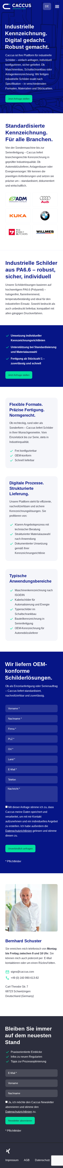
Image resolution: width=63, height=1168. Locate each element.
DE (47, 6)
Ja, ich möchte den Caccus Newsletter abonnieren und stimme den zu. (29, 1107)
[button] (57, 6)
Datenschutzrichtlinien (18, 830)
